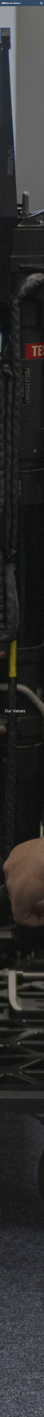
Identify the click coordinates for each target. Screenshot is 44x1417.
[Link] (11, 3)
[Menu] (41, 3)
